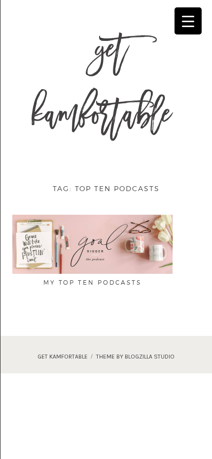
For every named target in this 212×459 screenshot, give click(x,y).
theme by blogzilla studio (135, 356)
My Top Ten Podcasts (92, 282)
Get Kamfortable (101, 88)
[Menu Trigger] (188, 20)
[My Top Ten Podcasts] (92, 243)
